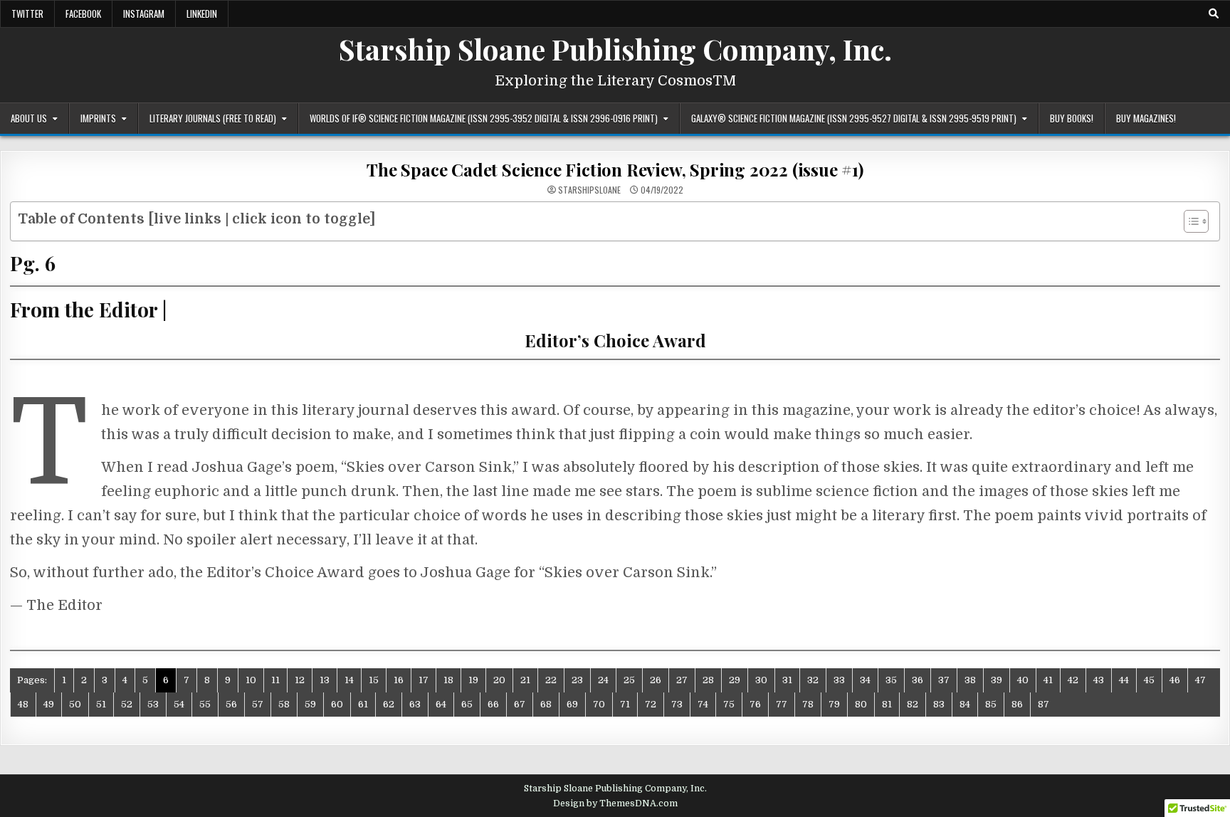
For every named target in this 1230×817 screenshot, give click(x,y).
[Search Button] (1213, 13)
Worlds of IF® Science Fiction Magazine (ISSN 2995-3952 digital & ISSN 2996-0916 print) (484, 118)
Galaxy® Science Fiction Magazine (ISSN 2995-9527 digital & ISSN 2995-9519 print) (853, 118)
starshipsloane (589, 190)
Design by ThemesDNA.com (615, 803)
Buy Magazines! (1146, 118)
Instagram (143, 13)
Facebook (83, 13)
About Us (29, 118)
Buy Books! (1071, 118)
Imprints (98, 118)
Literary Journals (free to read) (212, 118)
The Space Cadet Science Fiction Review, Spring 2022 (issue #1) (615, 169)
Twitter (27, 13)
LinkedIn (201, 13)
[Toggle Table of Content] (1189, 221)
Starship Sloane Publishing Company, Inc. (615, 49)
